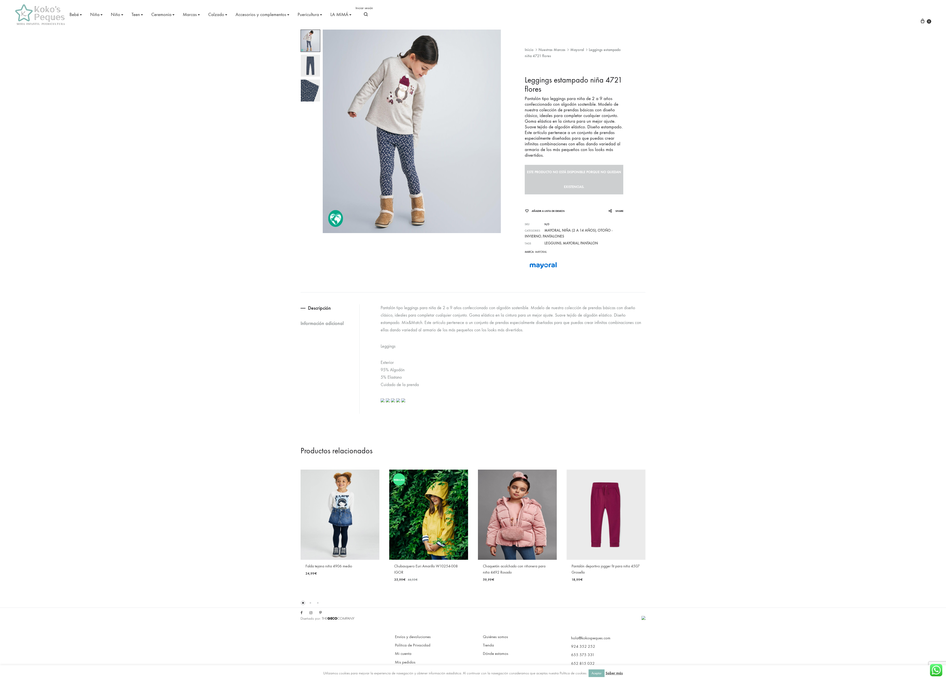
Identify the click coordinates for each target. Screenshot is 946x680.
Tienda (488, 645)
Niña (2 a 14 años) (579, 230)
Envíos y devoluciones (413, 636)
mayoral (571, 243)
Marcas (190, 14)
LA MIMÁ (339, 14)
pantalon (589, 243)
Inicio (529, 49)
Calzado (216, 14)
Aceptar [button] (596, 673)
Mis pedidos (405, 662)
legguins (552, 243)
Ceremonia (161, 14)
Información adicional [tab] (322, 323)
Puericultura (308, 14)
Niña (95, 14)
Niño (115, 14)
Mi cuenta (403, 653)
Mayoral (577, 49)
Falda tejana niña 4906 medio (328, 566)
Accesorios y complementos (261, 14)
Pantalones (553, 236)
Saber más (614, 673)
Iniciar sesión (364, 8)
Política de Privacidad (412, 645)
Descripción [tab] (319, 308)
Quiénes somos (495, 636)
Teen (136, 14)
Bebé (74, 14)
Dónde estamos (495, 653)
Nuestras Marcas (552, 49)
